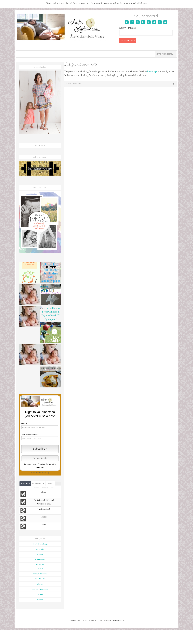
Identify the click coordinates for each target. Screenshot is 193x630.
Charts (44, 517)
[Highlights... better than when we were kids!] (29, 317)
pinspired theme (97, 620)
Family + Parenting (40, 574)
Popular (25, 483)
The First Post (43, 509)
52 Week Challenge (40, 544)
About (43, 492)
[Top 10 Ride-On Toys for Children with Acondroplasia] (50, 273)
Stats (44, 525)
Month (45, 488)
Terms (38, 473)
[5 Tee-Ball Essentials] (50, 333)
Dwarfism (40, 565)
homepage (152, 71)
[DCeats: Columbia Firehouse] (50, 377)
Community (40, 559)
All (53, 488)
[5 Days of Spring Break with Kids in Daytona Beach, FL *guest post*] (50, 313)
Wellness (40, 600)
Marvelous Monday (40, 589)
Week (36, 488)
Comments (38, 483)
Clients (40, 554)
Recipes (40, 594)
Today (28, 488)
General (40, 568)
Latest (50, 483)
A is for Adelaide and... (65, 27)
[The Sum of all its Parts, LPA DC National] (29, 355)
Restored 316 (117, 620)
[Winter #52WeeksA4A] (29, 295)
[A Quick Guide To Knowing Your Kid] (29, 273)
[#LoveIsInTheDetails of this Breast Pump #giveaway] (50, 295)
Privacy (46, 473)
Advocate (40, 549)
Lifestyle (40, 584)
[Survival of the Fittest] (50, 355)
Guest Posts (40, 579)
